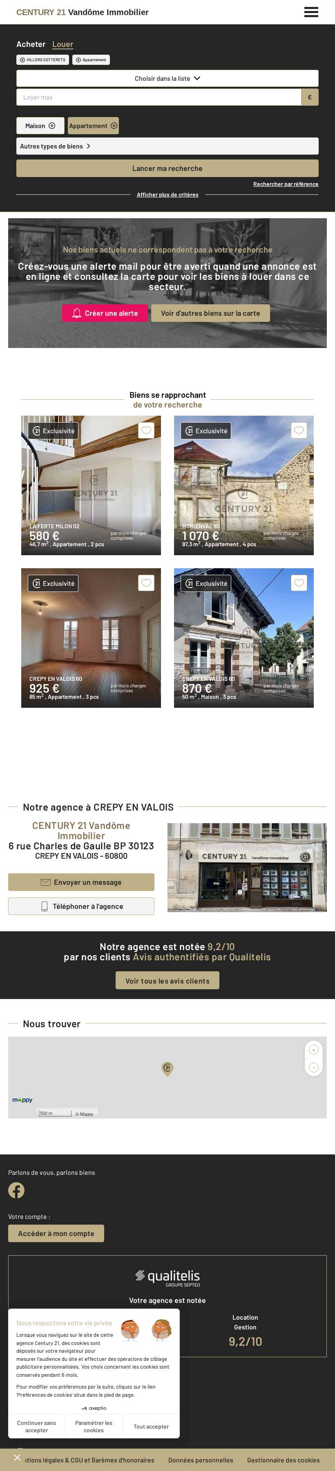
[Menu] (311, 11)
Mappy (87, 1113)
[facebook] (16, 1190)
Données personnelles (200, 1460)
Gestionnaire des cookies (283, 1460)
